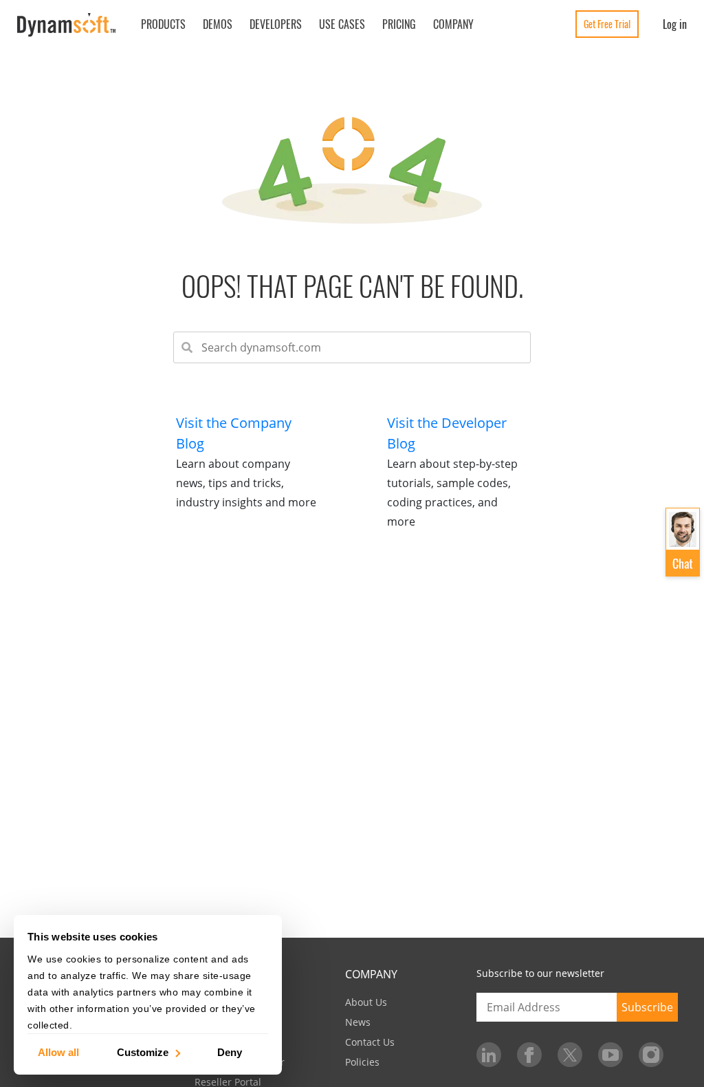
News (358, 1022)
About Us (366, 1002)
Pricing (399, 24)
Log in (675, 24)
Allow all (58, 1051)
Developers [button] (276, 24)
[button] (682, 543)
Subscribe (647, 1007)
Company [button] (453, 24)
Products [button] (163, 24)
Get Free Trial (607, 24)
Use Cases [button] (342, 24)
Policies (362, 1061)
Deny (229, 1051)
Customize (142, 1051)
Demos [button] (217, 24)
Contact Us (370, 1041)
